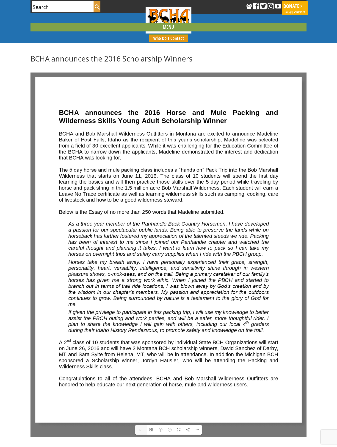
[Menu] (168, 27)
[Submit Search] (97, 6)
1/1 (141, 430)
